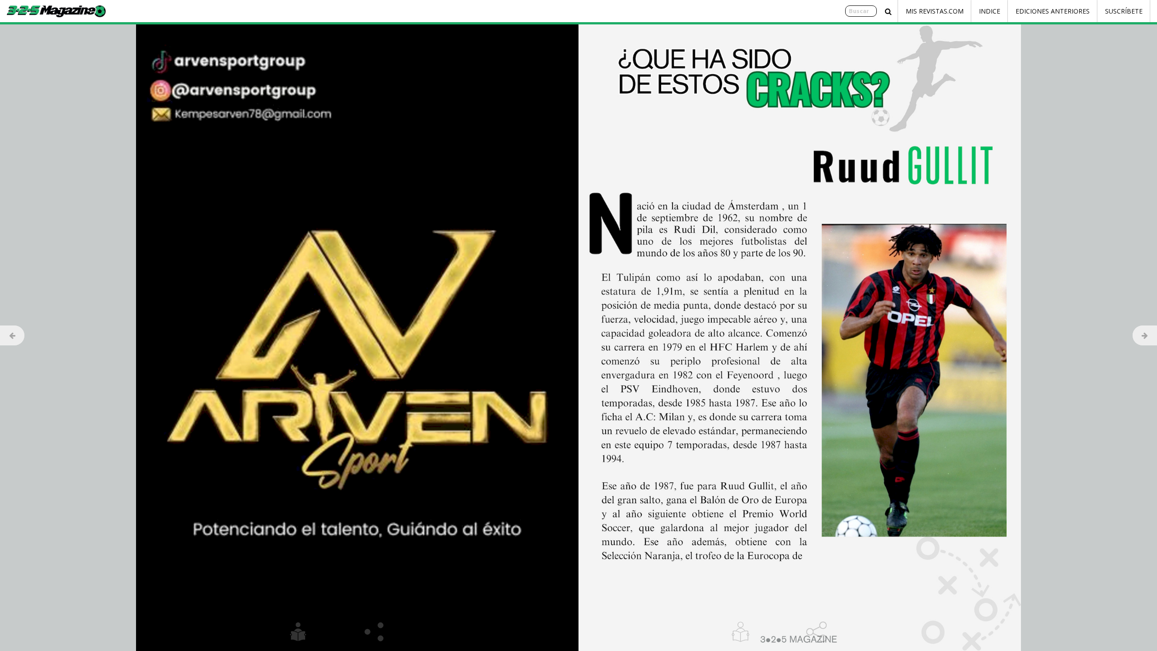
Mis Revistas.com (935, 11)
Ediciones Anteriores (1053, 11)
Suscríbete (1124, 11)
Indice (989, 11)
